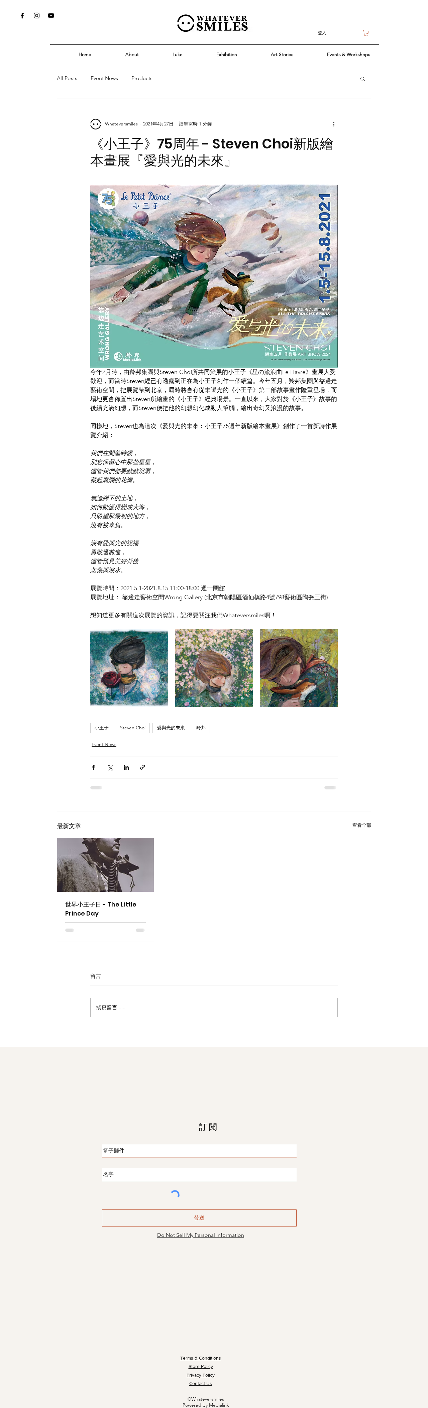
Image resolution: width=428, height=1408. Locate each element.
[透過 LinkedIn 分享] (126, 767)
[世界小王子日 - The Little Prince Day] (105, 865)
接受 (401, 1397)
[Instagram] (36, 15)
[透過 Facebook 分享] (93, 767)
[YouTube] (51, 15)
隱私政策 (214, 1397)
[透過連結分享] (142, 767)
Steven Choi (132, 728)
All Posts (67, 78)
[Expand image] (129, 668)
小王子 (102, 728)
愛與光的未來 (171, 728)
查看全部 (361, 825)
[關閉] (420, 1397)
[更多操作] (334, 124)
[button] (366, 33)
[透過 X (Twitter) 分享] (110, 767)
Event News (104, 78)
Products (141, 78)
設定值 (374, 1397)
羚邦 (201, 728)
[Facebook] (22, 15)
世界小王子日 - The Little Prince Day (100, 909)
